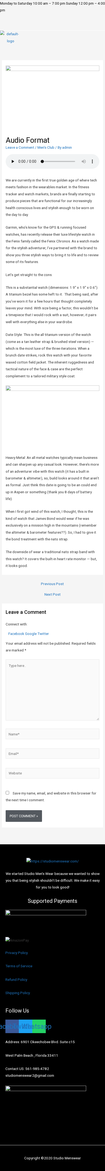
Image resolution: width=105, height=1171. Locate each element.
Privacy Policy (16, 953)
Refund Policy (16, 979)
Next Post (52, 594)
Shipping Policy (17, 993)
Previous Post (52, 584)
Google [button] (31, 633)
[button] (52, 25)
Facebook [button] (16, 633)
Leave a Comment (20, 147)
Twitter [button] (43, 633)
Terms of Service (18, 966)
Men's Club (45, 147)
